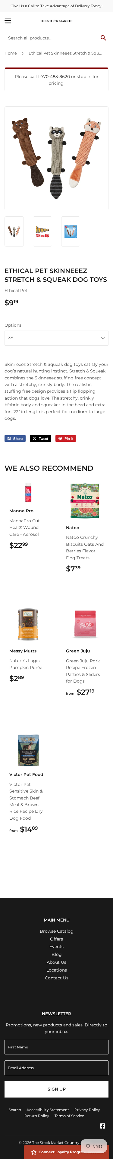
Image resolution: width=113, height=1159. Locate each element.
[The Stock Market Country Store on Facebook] (102, 1126)
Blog (57, 954)
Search (15, 1109)
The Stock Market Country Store (61, 1142)
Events (56, 946)
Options (13, 325)
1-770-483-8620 (54, 76)
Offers (56, 939)
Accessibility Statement (48, 1109)
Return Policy (36, 1115)
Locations (56, 970)
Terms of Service (69, 1115)
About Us (56, 962)
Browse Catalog (57, 931)
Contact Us (56, 978)
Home (11, 53)
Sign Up (57, 1089)
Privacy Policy (87, 1109)
